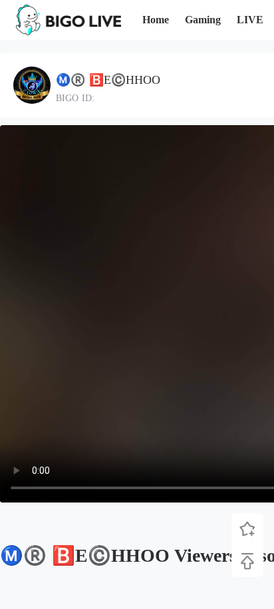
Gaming (203, 19)
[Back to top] (247, 561)
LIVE (250, 19)
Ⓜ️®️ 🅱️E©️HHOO (108, 80)
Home (155, 19)
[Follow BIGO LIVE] (247, 529)
